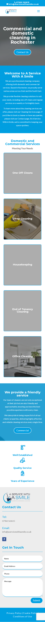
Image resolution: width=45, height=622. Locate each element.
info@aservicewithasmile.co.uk (16, 532)
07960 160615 (22, 2)
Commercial (22, 430)
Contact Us (22, 52)
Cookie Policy (30, 613)
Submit (36, 600)
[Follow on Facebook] (4, 539)
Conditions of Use (22, 616)
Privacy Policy (14, 613)
